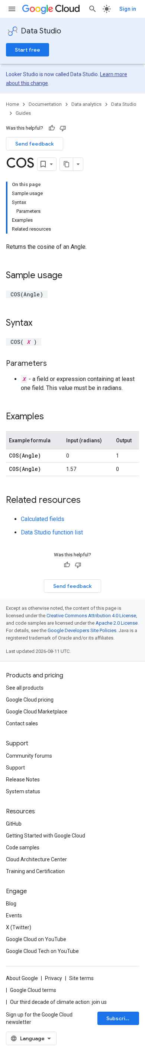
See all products (25, 688)
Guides (23, 113)
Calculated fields (42, 519)
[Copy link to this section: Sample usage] (69, 275)
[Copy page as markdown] (66, 164)
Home (12, 104)
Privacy (53, 978)
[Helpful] (51, 128)
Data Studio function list (52, 532)
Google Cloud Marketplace (36, 712)
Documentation (45, 104)
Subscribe (119, 1018)
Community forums (29, 756)
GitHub (14, 824)
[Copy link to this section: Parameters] (54, 364)
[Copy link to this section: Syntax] (39, 323)
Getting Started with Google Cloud (45, 836)
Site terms (81, 978)
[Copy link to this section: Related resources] (88, 500)
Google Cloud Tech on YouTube (42, 951)
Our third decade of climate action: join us (58, 1002)
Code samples (22, 847)
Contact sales (22, 723)
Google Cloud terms (33, 990)
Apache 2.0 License (117, 623)
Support (15, 768)
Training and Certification (35, 871)
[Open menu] (11, 9)
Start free (27, 49)
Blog (11, 904)
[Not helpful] (62, 128)
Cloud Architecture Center (36, 859)
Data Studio (41, 31)
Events (14, 915)
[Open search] (92, 8)
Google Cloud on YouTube (36, 939)
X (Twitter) (18, 927)
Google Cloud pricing (30, 700)
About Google (22, 978)
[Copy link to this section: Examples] (51, 417)
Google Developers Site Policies (82, 630)
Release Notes (23, 780)
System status (23, 791)
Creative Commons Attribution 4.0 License (91, 615)
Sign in (127, 9)
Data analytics (86, 104)
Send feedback (34, 143)
